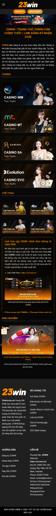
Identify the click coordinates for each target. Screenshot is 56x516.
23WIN (45, 455)
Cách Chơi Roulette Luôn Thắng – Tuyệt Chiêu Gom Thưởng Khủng (28, 358)
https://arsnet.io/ (28, 273)
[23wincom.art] (28, 5)
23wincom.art (8, 400)
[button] (3, 4)
